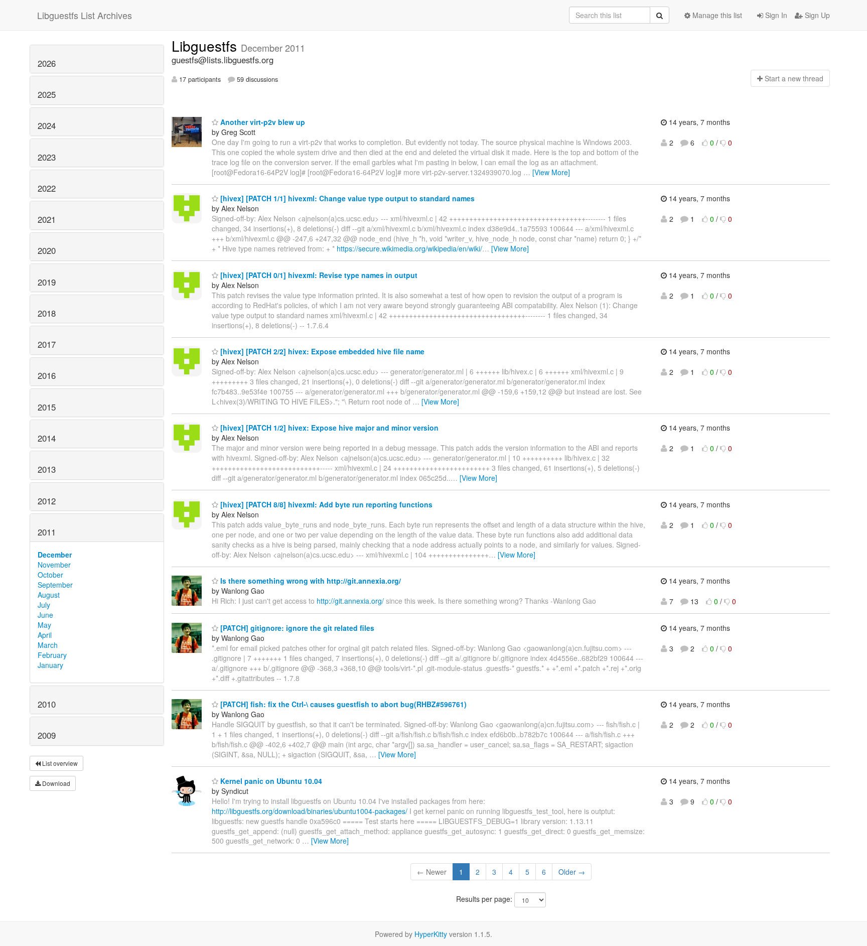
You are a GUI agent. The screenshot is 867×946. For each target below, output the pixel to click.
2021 (47, 219)
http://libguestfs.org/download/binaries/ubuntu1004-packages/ (309, 811)
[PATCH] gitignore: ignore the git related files (296, 628)
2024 (47, 125)
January (50, 665)
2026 (47, 63)
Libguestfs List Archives (84, 15)
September (55, 585)
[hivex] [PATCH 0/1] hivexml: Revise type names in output (317, 275)
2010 (47, 704)
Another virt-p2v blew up (261, 122)
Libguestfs (206, 46)
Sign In (775, 15)
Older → (571, 872)
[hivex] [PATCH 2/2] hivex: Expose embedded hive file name (321, 351)
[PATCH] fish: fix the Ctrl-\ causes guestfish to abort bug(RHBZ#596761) (342, 704)
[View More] (551, 172)
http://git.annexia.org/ (350, 601)
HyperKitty (430, 934)
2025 (47, 94)
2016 (47, 375)
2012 (47, 501)
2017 (47, 344)
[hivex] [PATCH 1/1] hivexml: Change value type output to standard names (346, 198)
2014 (47, 438)
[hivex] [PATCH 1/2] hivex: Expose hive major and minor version (328, 428)
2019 (47, 282)
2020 (47, 250)
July (44, 605)
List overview (59, 763)
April (45, 635)
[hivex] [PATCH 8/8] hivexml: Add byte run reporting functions (325, 504)
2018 (47, 313)
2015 (47, 407)
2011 (47, 532)
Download (55, 783)
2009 (47, 735)
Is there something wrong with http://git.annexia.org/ (309, 581)
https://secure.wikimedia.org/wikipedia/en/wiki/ (409, 248)
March (48, 645)
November (54, 565)
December (55, 555)
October (50, 575)
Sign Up (816, 15)
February (52, 655)
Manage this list (716, 15)
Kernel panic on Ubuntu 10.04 (270, 781)
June (45, 615)
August (49, 595)
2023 (47, 157)
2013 (47, 469)
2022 (47, 188)
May (44, 625)
